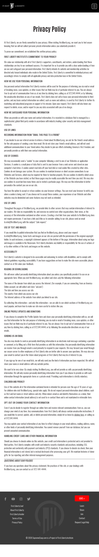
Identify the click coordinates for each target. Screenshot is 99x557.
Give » (82, 498)
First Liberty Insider (17, 514)
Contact (82, 518)
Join (82, 514)
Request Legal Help (82, 522)
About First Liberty (17, 510)
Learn (82, 505)
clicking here (53, 93)
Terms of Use (17, 518)
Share (82, 509)
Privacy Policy (17, 522)
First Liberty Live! (17, 505)
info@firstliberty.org (14, 236)
